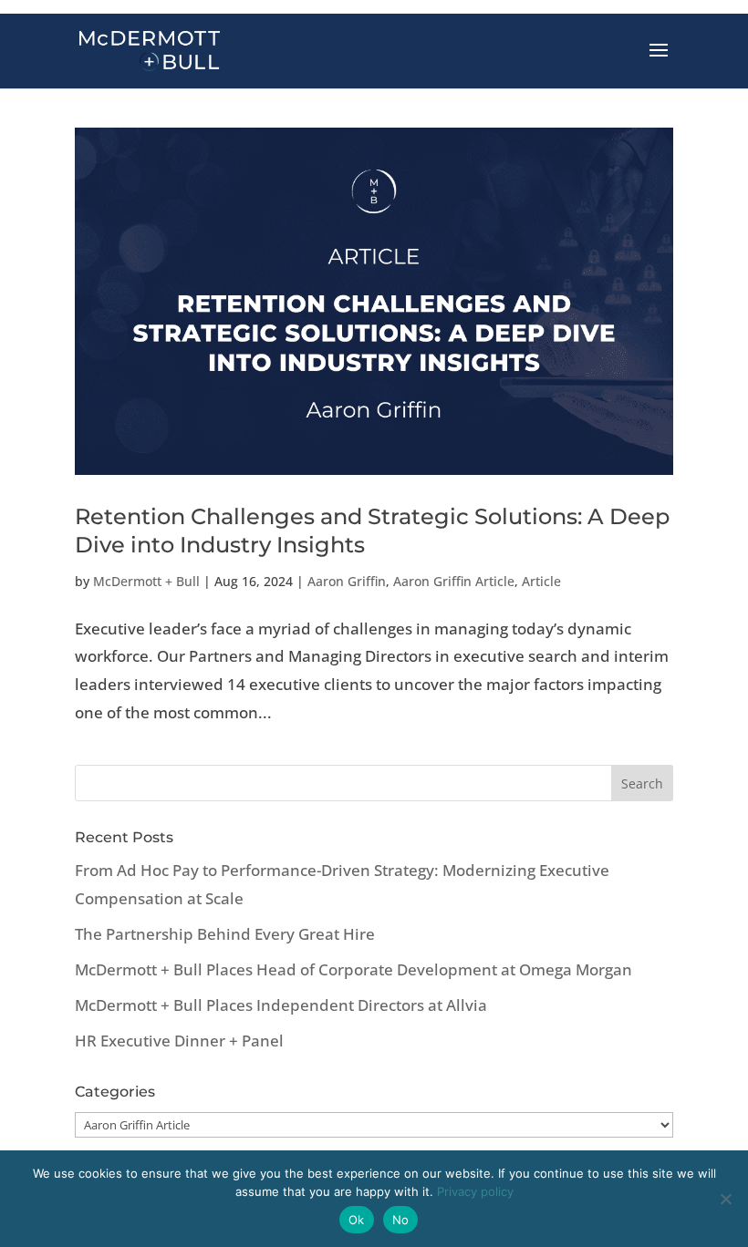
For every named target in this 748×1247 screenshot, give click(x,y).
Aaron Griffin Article (453, 581)
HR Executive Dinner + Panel (179, 1040)
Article (541, 581)
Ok (356, 1219)
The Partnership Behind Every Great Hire (225, 933)
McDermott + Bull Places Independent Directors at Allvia (281, 1005)
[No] (725, 1199)
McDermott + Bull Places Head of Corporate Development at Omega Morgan (353, 969)
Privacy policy (475, 1191)
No (401, 1219)
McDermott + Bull (146, 581)
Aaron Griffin (346, 581)
